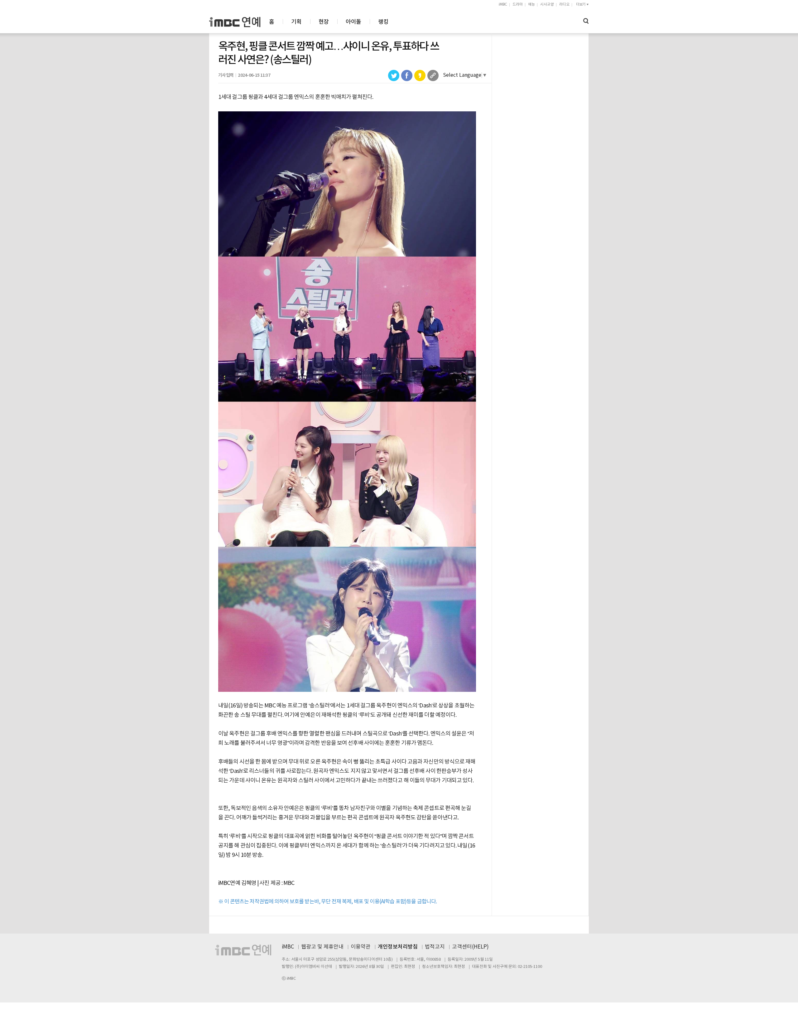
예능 (531, 4)
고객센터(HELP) (470, 947)
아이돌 (353, 22)
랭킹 (383, 22)
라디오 (564, 4)
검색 (586, 21)
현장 (324, 22)
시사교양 (547, 4)
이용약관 (361, 947)
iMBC (503, 4)
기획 (296, 22)
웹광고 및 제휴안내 (322, 947)
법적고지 (435, 947)
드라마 (517, 4)
